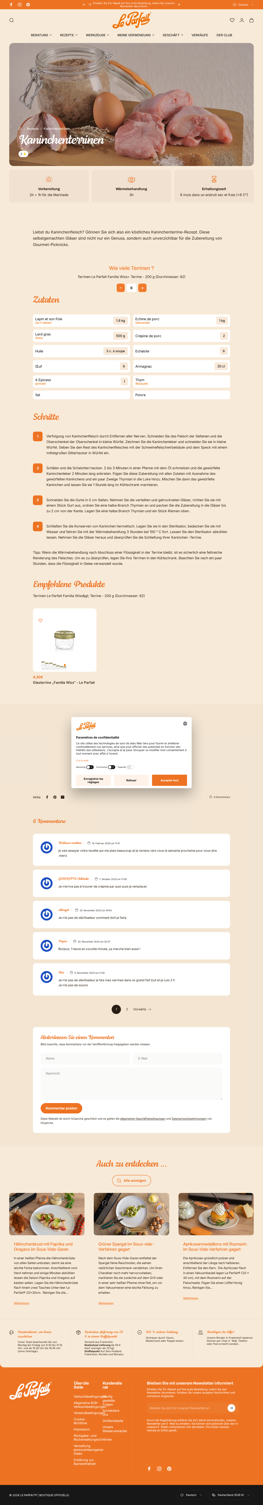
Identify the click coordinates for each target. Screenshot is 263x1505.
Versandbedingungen (89, 1413)
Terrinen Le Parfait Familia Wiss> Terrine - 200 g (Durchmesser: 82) (131, 277)
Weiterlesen (21, 1303)
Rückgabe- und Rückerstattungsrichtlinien (93, 1437)
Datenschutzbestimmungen (189, 1118)
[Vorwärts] (179, 4)
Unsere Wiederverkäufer (115, 1429)
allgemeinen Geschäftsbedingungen (142, 1118)
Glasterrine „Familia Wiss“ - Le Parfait (64, 682)
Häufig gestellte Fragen (109, 1400)
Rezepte (33, 129)
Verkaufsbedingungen (90, 1396)
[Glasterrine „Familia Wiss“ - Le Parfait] (64, 640)
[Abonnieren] (231, 1408)
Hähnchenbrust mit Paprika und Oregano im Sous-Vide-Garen (43, 1246)
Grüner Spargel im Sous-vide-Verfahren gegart (126, 1246)
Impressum (82, 1429)
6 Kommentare (222, 797)
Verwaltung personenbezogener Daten (88, 1450)
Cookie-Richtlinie (80, 1421)
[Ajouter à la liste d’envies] (40, 620)
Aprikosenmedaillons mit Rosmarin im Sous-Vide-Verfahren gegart (215, 1246)
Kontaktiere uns (111, 1412)
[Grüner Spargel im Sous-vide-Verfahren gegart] (131, 1214)
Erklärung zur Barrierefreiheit (84, 1462)
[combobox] (243, 4)
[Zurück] (84, 4)
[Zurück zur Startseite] (20, 128)
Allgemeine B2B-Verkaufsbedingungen (90, 1405)
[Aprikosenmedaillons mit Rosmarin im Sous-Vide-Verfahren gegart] (216, 1214)
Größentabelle (113, 1421)
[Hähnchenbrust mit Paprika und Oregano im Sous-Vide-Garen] (47, 1214)
